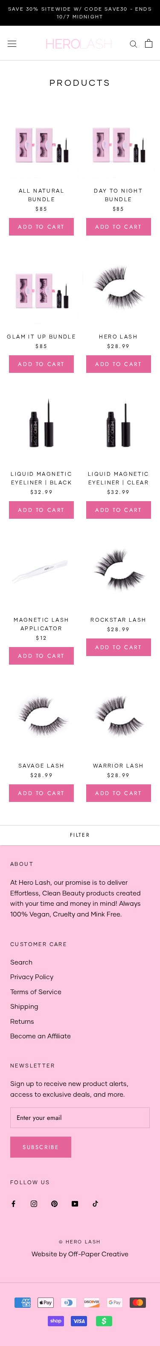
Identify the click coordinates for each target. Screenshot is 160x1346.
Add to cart (41, 227)
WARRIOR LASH (118, 765)
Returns (22, 1021)
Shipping (24, 1006)
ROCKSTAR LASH (118, 620)
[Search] (133, 43)
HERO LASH (118, 336)
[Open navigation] (12, 43)
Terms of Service (35, 991)
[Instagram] (34, 1203)
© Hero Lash (80, 1241)
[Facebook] (13, 1203)
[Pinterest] (54, 1203)
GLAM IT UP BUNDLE (41, 336)
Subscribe (41, 1147)
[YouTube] (75, 1203)
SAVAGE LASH (41, 765)
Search (21, 962)
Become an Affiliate (40, 1036)
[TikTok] (95, 1203)
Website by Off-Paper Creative (80, 1254)
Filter (80, 835)
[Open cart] (148, 43)
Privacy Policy (31, 976)
